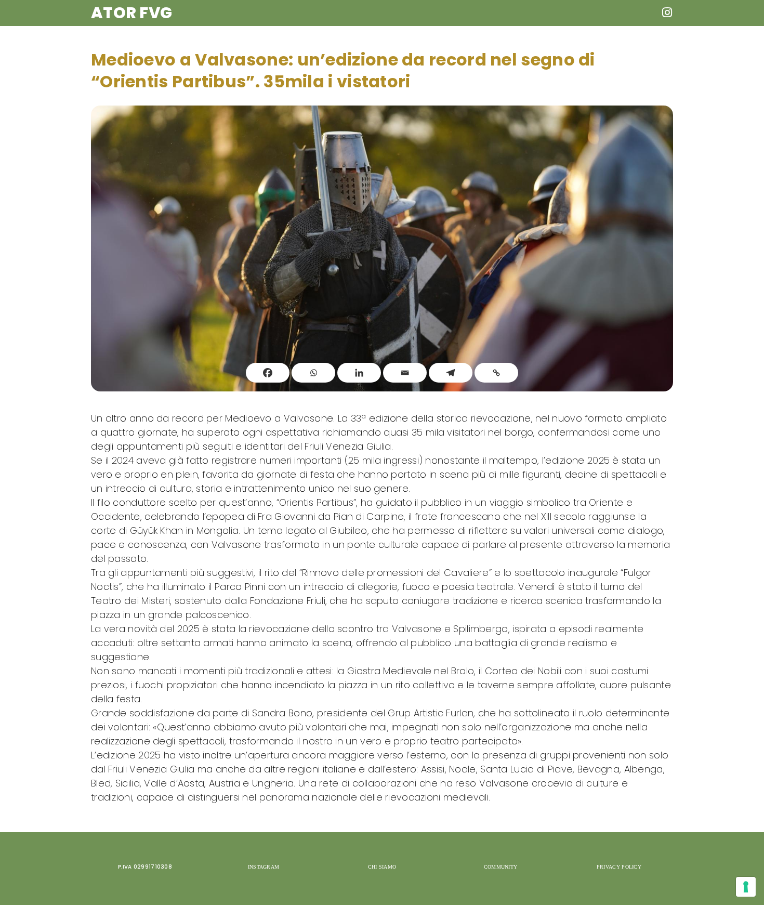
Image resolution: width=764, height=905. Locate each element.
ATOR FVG (131, 13)
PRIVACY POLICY (619, 867)
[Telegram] (450, 373)
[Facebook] (267, 373)
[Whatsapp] (313, 373)
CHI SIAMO (382, 867)
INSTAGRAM (264, 867)
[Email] (405, 373)
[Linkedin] (359, 373)
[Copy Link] (496, 373)
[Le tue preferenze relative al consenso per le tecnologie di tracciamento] (746, 887)
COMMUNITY (501, 867)
